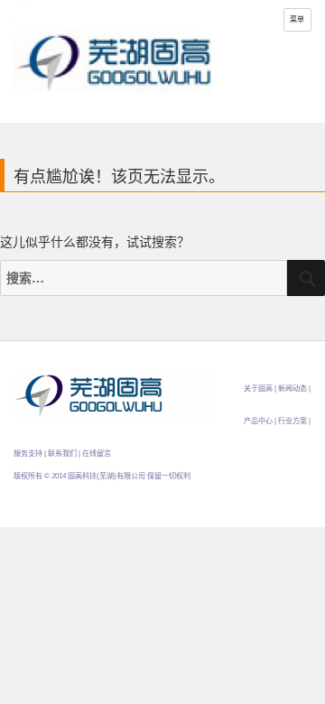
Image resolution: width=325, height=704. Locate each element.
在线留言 (96, 453)
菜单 (297, 19)
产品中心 (258, 421)
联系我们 (62, 453)
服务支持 (28, 453)
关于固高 (258, 388)
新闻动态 (292, 388)
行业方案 (292, 421)
